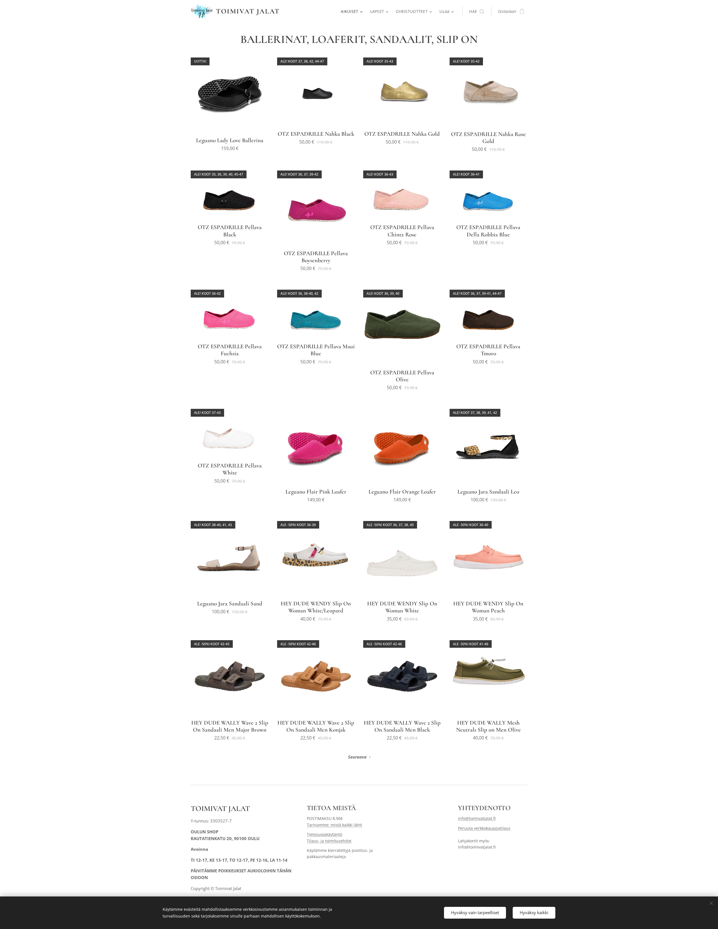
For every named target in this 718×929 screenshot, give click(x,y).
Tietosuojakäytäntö (324, 834)
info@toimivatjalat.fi (477, 818)
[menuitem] (352, 11)
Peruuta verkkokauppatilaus (484, 828)
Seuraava (357, 757)
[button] (476, 11)
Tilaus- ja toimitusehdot (329, 840)
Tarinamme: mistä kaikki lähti (334, 824)
